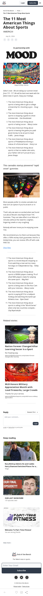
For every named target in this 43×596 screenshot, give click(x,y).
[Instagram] (27, 577)
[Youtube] (21, 577)
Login (23, 3)
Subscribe (32, 3)
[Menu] (40, 2)
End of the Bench (8, 11)
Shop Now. (7, 248)
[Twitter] (16, 577)
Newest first (31, 412)
